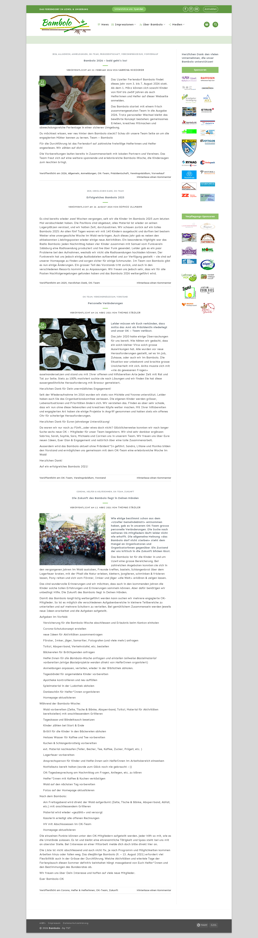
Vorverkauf (151, 54)
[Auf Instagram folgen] (191, 9)
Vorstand (122, 297)
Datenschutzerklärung (75, 923)
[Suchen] (215, 25)
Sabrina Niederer (131, 70)
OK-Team (94, 54)
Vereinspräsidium (132, 54)
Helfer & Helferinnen (99, 491)
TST (68, 928)
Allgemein (64, 54)
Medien (177, 24)
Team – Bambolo (101, 137)
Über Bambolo (153, 24)
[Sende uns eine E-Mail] (196, 9)
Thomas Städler (129, 312)
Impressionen (124, 24)
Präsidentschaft (110, 54)
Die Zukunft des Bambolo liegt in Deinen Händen (105, 498)
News (105, 24)
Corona (81, 491)
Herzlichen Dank (103, 191)
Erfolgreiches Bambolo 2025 (105, 197)
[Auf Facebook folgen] (185, 9)
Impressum (54, 923)
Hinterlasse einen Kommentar (154, 177)
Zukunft (129, 491)
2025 (89, 191)
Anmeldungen (80, 54)
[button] (210, 9)
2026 (54, 54)
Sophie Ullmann (130, 206)
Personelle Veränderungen (105, 303)
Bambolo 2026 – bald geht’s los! (105, 60)
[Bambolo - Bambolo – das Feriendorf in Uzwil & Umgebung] (65, 24)
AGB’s (42, 923)
